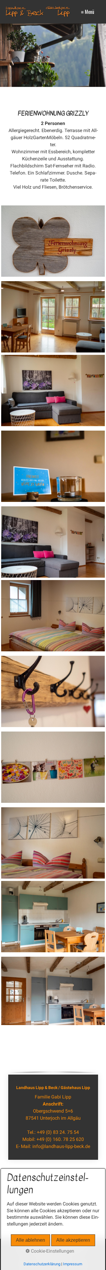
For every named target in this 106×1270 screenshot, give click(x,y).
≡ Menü (87, 11)
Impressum (72, 1264)
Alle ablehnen (30, 1240)
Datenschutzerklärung (42, 1264)
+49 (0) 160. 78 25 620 (60, 1139)
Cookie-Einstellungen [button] (52, 1251)
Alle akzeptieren (73, 1240)
